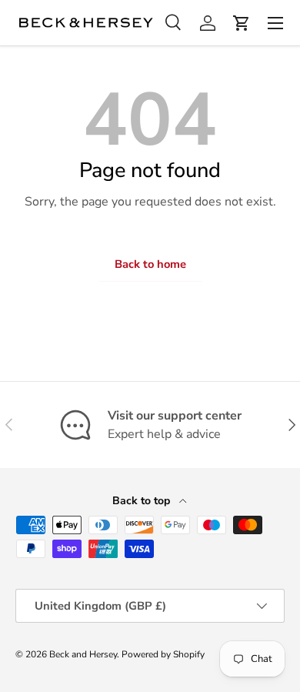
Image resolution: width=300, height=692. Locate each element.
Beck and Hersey (83, 654)
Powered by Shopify (163, 654)
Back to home (150, 264)
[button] (241, 23)
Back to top (142, 500)
